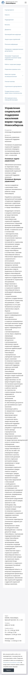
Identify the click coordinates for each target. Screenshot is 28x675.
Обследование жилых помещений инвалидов (11, 99)
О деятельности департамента (13, 86)
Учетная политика (10, 81)
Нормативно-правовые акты (13, 69)
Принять (8, 670)
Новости (7, 14)
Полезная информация (11, 44)
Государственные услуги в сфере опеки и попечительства (13, 92)
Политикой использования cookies (11, 662)
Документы (8, 29)
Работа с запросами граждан (13, 64)
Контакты (7, 24)
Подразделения (9, 19)
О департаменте (9, 10)
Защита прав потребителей (12, 39)
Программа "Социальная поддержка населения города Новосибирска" (13, 57)
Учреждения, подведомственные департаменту (14, 50)
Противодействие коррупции (13, 34)
